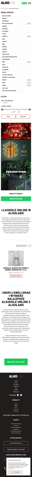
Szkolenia (16, 384)
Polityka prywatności (16, 431)
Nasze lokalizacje (16, 432)
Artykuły (16, 425)
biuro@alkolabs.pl (16, 443)
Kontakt (16, 389)
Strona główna (4, 8)
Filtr (8, 116)
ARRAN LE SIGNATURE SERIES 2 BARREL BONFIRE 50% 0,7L (16, 269)
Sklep (16, 382)
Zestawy (16, 409)
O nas (16, 380)
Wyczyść (23, 116)
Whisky (16, 405)
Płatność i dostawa (16, 423)
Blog (16, 388)
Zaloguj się (16, 391)
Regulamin (16, 429)
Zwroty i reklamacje (16, 427)
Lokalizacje (16, 386)
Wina (16, 403)
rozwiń (28, 23)
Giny (16, 407)
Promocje (16, 411)
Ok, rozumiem (15, 472)
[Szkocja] (2, 102)
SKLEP (24, 3)
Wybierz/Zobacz (16, 276)
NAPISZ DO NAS (16, 199)
